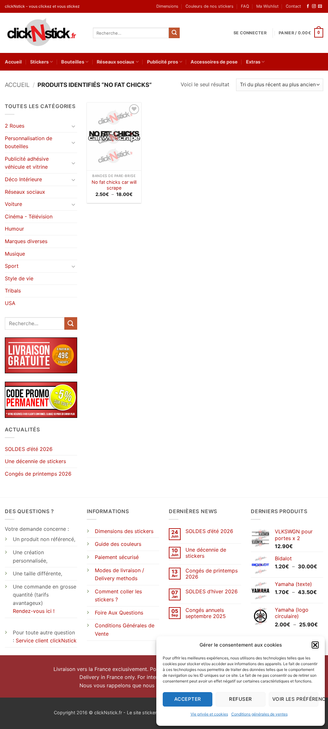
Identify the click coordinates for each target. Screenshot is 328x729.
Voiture (13, 204)
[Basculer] (73, 126)
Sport (12, 266)
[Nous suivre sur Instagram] (314, 6)
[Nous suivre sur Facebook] (308, 6)
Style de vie (19, 278)
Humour (14, 228)
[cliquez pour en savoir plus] (41, 399)
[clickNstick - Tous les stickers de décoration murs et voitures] (44, 33)
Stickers (39, 61)
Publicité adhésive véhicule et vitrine (27, 163)
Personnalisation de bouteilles (28, 142)
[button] (315, 645)
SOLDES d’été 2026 (29, 449)
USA (10, 303)
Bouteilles (72, 61)
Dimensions (167, 6)
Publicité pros (162, 61)
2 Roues (14, 126)
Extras (253, 61)
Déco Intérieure (23, 179)
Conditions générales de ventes (259, 714)
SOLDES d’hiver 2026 (211, 592)
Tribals (13, 290)
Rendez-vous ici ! (33, 611)
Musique (15, 253)
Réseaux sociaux (115, 61)
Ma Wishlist (267, 6)
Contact (293, 6)
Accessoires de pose (214, 61)
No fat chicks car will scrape (114, 185)
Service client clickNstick (46, 640)
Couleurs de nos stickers (209, 6)
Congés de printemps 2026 (38, 473)
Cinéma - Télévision (29, 216)
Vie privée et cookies (209, 714)
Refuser (240, 699)
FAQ (245, 6)
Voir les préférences (295, 699)
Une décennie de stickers (35, 461)
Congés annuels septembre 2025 (205, 613)
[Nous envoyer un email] (320, 6)
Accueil (13, 61)
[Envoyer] (174, 33)
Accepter (187, 699)
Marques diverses (26, 241)
